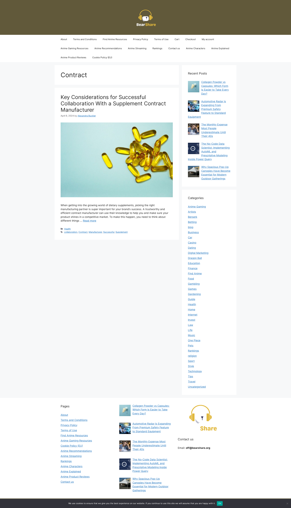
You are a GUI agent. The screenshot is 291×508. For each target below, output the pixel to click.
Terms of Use (161, 39)
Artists (192, 211)
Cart (177, 39)
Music (191, 335)
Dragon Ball (195, 258)
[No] (287, 503)
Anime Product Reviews (73, 57)
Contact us (174, 48)
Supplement (121, 232)
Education (194, 263)
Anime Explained (220, 48)
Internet (192, 314)
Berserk (192, 216)
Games (192, 288)
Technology (195, 371)
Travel (191, 381)
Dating (192, 247)
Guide (191, 299)
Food (191, 278)
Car (190, 237)
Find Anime (195, 273)
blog (190, 227)
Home (191, 309)
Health (67, 229)
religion (192, 355)
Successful (108, 232)
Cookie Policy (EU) (102, 57)
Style (191, 366)
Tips (190, 376)
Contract (83, 232)
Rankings (157, 48)
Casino (192, 242)
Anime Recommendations (108, 48)
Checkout (190, 39)
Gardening (194, 294)
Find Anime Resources (115, 39)
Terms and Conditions (85, 39)
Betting (192, 222)
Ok (219, 503)
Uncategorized (197, 386)
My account (208, 39)
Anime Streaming (137, 48)
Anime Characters (195, 48)
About (64, 39)
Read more (89, 220)
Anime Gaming (197, 206)
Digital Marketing (198, 252)
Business (193, 232)
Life (190, 330)
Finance (192, 268)
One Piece (194, 340)
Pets (190, 345)
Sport (191, 361)
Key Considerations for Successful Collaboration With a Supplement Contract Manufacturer (113, 103)
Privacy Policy (140, 39)
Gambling (194, 283)
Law (190, 325)
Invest (191, 319)
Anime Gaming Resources (74, 48)
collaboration (70, 232)
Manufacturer (95, 232)
